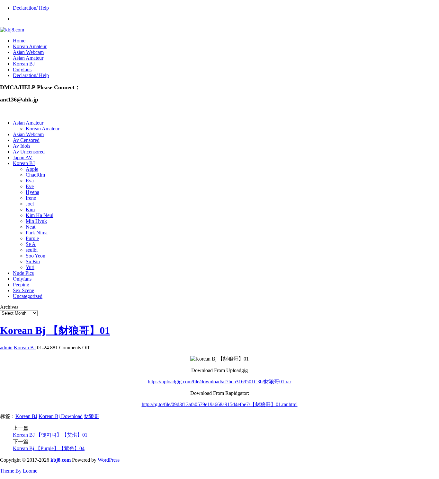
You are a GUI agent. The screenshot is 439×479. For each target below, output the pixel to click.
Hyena (32, 192)
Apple (32, 169)
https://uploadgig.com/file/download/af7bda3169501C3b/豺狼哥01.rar (219, 381)
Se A (31, 244)
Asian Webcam (28, 52)
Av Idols (21, 146)
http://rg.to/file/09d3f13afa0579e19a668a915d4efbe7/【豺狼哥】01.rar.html (220, 404)
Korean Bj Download (61, 416)
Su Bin (33, 261)
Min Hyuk (36, 221)
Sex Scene (23, 290)
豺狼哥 (91, 416)
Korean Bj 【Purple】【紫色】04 (49, 448)
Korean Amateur (30, 46)
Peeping (21, 284)
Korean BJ (24, 63)
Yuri (30, 267)
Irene (31, 198)
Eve (30, 186)
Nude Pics (23, 273)
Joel (30, 203)
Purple (32, 238)
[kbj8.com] (12, 29)
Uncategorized (27, 296)
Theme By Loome (18, 471)
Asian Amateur (28, 58)
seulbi (32, 250)
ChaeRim (35, 175)
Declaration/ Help (31, 8)
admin (6, 347)
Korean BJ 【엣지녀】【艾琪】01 (50, 435)
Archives (9, 307)
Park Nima (37, 232)
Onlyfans (22, 69)
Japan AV (22, 157)
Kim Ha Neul (39, 215)
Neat (30, 227)
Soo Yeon (35, 255)
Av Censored (26, 140)
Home (19, 40)
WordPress (109, 460)
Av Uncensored (29, 151)
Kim (30, 209)
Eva (30, 180)
